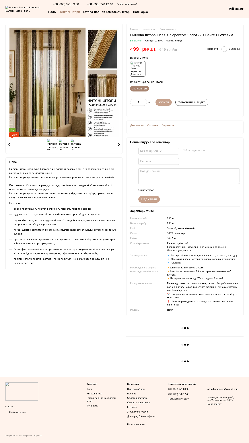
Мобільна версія (17, 412)
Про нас (131, 393)
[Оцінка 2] (166, 190)
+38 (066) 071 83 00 (66, 4)
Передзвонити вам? (127, 4)
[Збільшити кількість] (144, 102)
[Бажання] (206, 9)
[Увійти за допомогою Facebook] (209, 150)
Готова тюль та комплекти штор (106, 12)
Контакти (132, 407)
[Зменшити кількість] (132, 102)
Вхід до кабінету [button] (136, 389)
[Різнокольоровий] (137, 69)
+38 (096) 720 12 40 (100, 4)
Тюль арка (140, 12)
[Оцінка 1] (160, 190)
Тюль (52, 12)
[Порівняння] (196, 9)
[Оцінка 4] (178, 190)
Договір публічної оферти (141, 416)
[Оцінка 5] (183, 190)
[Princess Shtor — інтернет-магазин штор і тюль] (21, 391)
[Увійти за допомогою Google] (214, 150)
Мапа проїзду (214, 404)
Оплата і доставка (137, 398)
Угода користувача (137, 411)
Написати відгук (174, 40)
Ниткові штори (69, 12)
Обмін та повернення (138, 402)
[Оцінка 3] (172, 190)
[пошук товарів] (154, 12)
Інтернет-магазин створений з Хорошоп (23, 435)
